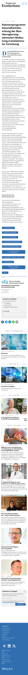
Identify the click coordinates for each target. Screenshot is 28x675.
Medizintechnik (8, 638)
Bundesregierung (10, 232)
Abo (3, 652)
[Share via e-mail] (16, 322)
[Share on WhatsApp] (13, 322)
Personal (9, 480)
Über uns (5, 658)
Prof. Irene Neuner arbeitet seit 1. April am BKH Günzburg (10, 514)
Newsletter (6, 650)
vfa (5, 272)
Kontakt (5, 654)
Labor (4, 636)
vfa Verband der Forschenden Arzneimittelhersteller (10, 286)
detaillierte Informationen (11, 307)
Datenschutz (7, 661)
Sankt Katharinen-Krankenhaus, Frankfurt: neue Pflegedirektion (11, 579)
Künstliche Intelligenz (8, 386)
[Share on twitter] (6, 322)
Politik (8, 545)
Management (6, 628)
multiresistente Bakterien (13, 251)
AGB (3, 663)
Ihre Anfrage (6, 311)
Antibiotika (8, 228)
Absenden (20, 604)
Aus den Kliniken (12, 445)
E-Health (5, 632)
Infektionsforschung (11, 246)
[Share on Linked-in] (9, 322)
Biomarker (4, 353)
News (12, 21)
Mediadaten (6, 656)
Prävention (8, 262)
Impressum (6, 659)
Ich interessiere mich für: (9, 301)
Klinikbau (6, 640)
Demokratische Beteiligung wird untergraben (9, 547)
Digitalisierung (10, 237)
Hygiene (5, 634)
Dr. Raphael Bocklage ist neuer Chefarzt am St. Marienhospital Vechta (13, 483)
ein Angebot (7, 303)
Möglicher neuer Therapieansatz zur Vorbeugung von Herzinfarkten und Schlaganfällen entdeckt (12, 448)
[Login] (23, 3)
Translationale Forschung (13, 267)
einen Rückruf (8, 305)
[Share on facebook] (2, 322)
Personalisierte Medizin (13, 257)
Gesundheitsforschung (12, 242)
